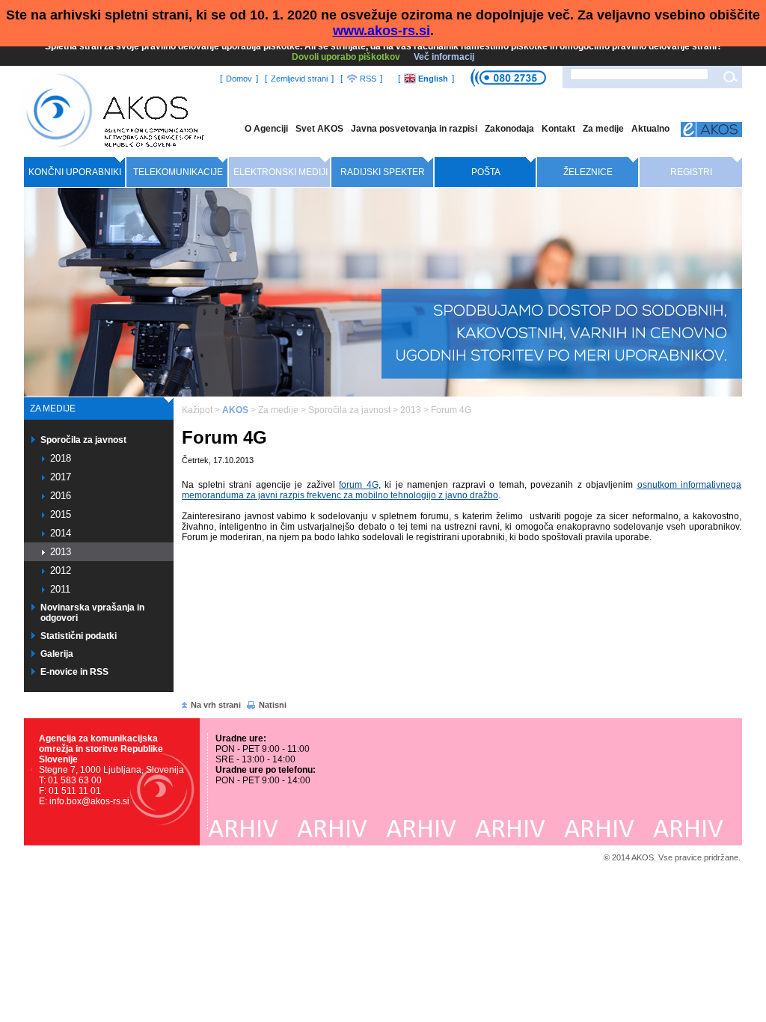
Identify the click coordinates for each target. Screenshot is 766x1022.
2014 (60, 533)
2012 (60, 570)
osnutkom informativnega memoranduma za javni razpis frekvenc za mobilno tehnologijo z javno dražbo (461, 490)
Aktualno (650, 128)
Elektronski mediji (280, 172)
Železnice (588, 172)
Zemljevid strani (299, 78)
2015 (60, 514)
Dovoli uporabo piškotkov (346, 57)
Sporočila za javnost (83, 440)
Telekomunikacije (178, 172)
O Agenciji (266, 128)
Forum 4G (451, 410)
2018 (60, 458)
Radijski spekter (382, 172)
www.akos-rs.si (381, 30)
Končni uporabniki (74, 172)
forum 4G (359, 485)
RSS (367, 78)
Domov (239, 78)
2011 (60, 589)
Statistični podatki (78, 636)
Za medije (603, 128)
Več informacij (444, 57)
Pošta (485, 172)
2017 (60, 477)
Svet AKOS (319, 128)
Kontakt (558, 128)
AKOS (235, 410)
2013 (60, 551)
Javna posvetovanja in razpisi (414, 128)
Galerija (56, 654)
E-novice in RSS (74, 672)
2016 (60, 495)
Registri (691, 172)
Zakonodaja (509, 128)
